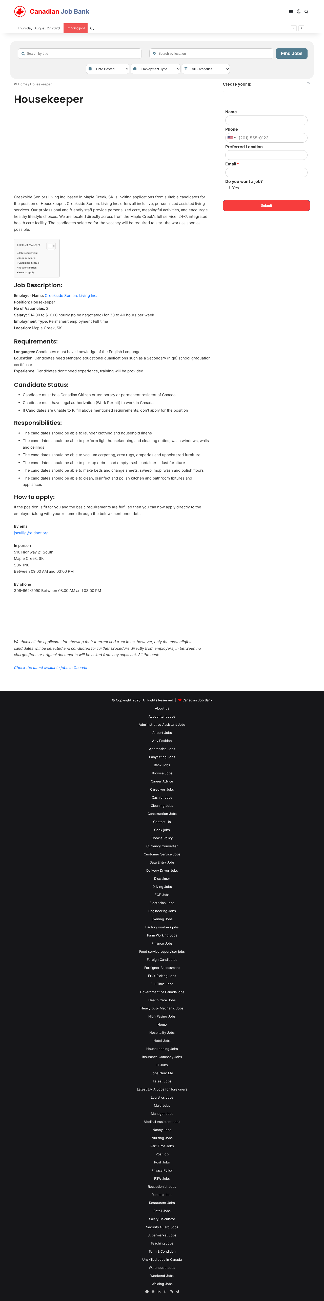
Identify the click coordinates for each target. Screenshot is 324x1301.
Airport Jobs (162, 733)
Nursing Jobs (162, 1138)
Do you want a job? (244, 181)
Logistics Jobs (162, 1097)
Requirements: (27, 258)
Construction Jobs (162, 814)
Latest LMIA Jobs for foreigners (162, 1089)
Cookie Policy (162, 838)
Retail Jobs (162, 1211)
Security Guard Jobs (162, 1227)
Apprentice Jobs (162, 749)
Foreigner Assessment (162, 968)
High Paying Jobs (162, 1016)
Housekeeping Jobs (162, 1049)
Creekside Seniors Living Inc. (71, 295)
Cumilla (95, 28)
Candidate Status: (28, 262)
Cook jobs (162, 830)
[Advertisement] (112, 150)
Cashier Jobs (162, 797)
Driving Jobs (162, 887)
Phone (231, 129)
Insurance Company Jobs (162, 1057)
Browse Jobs (162, 773)
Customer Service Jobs (162, 854)
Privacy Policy (162, 1170)
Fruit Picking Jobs (162, 976)
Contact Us (162, 822)
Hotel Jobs (162, 1041)
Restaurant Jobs (162, 1203)
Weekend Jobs (162, 1276)
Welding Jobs (162, 1284)
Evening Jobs (162, 919)
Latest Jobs (162, 1081)
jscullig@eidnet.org (31, 532)
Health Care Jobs (162, 1000)
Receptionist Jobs (162, 1186)
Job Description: (28, 253)
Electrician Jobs (162, 903)
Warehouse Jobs (162, 1268)
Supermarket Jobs (162, 1235)
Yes (235, 187)
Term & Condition (162, 1251)
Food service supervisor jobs (162, 951)
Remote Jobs (162, 1195)
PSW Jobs (162, 1178)
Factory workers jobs (162, 927)
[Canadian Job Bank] (52, 11)
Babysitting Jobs (162, 757)
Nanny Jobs (162, 1130)
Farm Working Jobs (162, 935)
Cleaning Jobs (162, 805)
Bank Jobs (162, 765)
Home (22, 84)
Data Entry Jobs (162, 862)
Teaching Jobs (162, 1243)
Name (231, 111)
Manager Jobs (162, 1114)
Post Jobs (162, 1162)
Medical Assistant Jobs (162, 1122)
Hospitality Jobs (162, 1032)
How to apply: (26, 272)
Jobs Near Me (162, 1073)
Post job (162, 1154)
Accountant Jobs (162, 716)
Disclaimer (162, 878)
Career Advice (162, 781)
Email (232, 163)
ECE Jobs (162, 895)
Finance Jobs (162, 943)
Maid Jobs (162, 1105)
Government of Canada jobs (162, 992)
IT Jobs (162, 1065)
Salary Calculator (162, 1219)
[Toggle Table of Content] (48, 246)
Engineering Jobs (162, 911)
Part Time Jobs (162, 1146)
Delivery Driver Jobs (162, 870)
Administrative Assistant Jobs (162, 724)
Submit (266, 205)
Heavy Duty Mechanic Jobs (162, 1008)
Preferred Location (244, 146)
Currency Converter (162, 846)
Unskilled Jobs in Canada (162, 1259)
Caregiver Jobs (162, 789)
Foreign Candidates (162, 960)
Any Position (162, 741)
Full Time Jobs (162, 984)
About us (162, 708)
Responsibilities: (27, 267)
